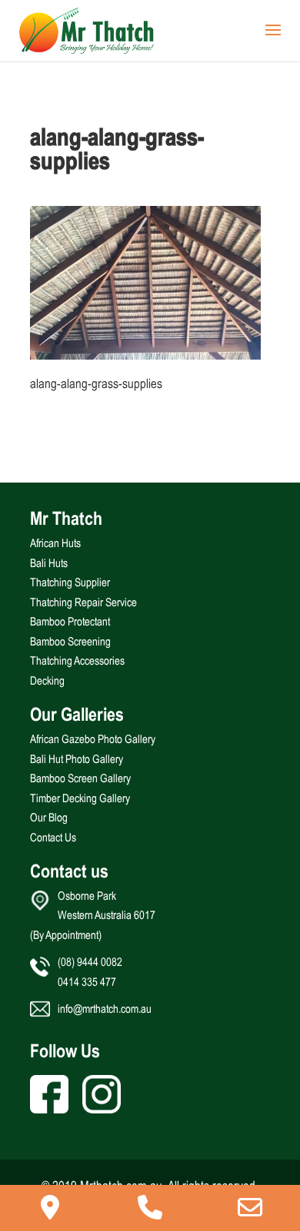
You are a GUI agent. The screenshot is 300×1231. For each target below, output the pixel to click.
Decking (47, 680)
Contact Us (53, 837)
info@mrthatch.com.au (105, 1008)
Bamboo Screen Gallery (80, 778)
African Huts (55, 542)
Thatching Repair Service (83, 602)
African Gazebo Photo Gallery (92, 738)
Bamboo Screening (70, 641)
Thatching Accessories (77, 660)
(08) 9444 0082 (90, 961)
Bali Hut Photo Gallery (76, 758)
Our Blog (49, 817)
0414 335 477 (87, 981)
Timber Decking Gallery (80, 798)
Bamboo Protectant (70, 621)
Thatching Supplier (70, 582)
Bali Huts (49, 562)
